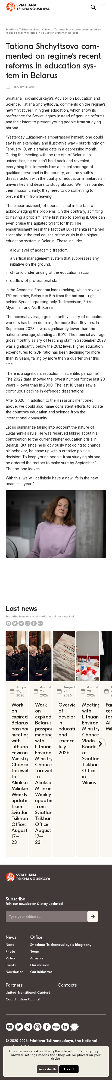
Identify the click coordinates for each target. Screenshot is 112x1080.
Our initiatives (41, 972)
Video (10, 958)
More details (47, 1069)
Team (34, 951)
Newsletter (14, 972)
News (11, 937)
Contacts (67, 985)
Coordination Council (23, 999)
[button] (100, 743)
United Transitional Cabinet (28, 992)
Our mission (39, 965)
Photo (10, 951)
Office (36, 937)
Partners (14, 985)
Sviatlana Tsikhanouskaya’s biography (60, 945)
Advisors (36, 958)
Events (11, 965)
